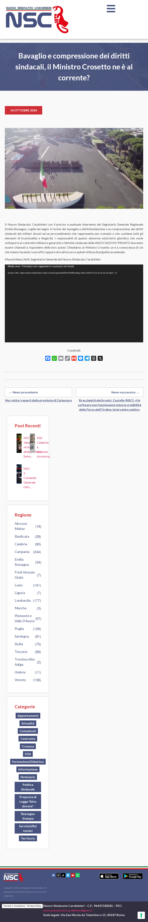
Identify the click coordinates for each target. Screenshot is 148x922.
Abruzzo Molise (21, 526)
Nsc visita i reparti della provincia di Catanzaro (38, 400)
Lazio (19, 585)
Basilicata (22, 536)
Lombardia (23, 600)
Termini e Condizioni (14, 906)
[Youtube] (73, 875)
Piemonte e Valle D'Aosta (24, 618)
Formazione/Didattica (28, 761)
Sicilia (19, 644)
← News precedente (23, 392)
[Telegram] (68, 875)
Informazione (28, 769)
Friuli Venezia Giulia (25, 574)
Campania (22, 552)
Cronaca (28, 746)
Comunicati (28, 731)
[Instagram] (58, 875)
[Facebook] (53, 875)
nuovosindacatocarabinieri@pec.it (67, 910)
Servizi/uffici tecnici (28, 828)
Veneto (20, 680)
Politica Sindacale (28, 787)
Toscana (21, 651)
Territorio (28, 838)
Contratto (27, 738)
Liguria (20, 593)
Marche (21, 608)
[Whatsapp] (78, 875)
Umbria (20, 672)
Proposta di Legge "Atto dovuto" (27, 801)
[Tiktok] (63, 875)
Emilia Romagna (22, 562)
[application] (74, 303)
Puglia (19, 628)
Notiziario (28, 777)
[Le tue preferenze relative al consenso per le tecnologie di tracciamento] (141, 915)
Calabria (21, 544)
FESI (28, 754)
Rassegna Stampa (28, 816)
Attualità (27, 723)
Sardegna (22, 636)
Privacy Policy (34, 906)
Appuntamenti (28, 715)
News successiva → (125, 392)
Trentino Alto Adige (25, 662)
